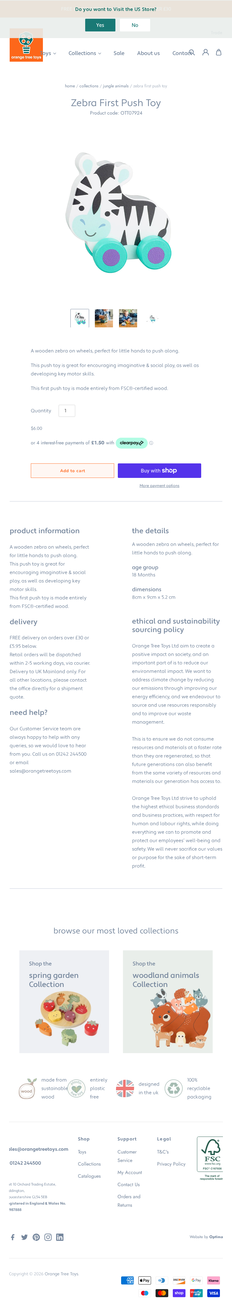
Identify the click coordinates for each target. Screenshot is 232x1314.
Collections (83, 53)
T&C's (163, 1151)
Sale (119, 53)
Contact (182, 53)
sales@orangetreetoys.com (40, 771)
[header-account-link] (202, 52)
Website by (206, 1237)
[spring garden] (64, 1001)
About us (148, 53)
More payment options (159, 485)
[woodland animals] (168, 1001)
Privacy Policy (171, 1163)
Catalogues (89, 1176)
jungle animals (116, 86)
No (135, 25)
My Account (130, 1172)
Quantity (41, 411)
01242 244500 (71, 754)
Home (70, 86)
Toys (46, 53)
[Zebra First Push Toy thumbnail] (80, 318)
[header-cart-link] (215, 52)
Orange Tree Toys (61, 1274)
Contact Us (129, 1184)
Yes (100, 25)
